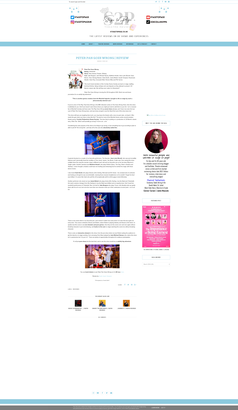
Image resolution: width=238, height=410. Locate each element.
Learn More (155, 407)
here (122, 272)
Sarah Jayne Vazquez (105, 276)
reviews (76, 289)
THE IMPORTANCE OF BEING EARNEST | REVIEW (156, 249)
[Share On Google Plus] (135, 284)
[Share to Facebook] (124, 284)
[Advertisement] (102, 375)
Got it (163, 407)
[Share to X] (128, 284)
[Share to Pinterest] (131, 284)
